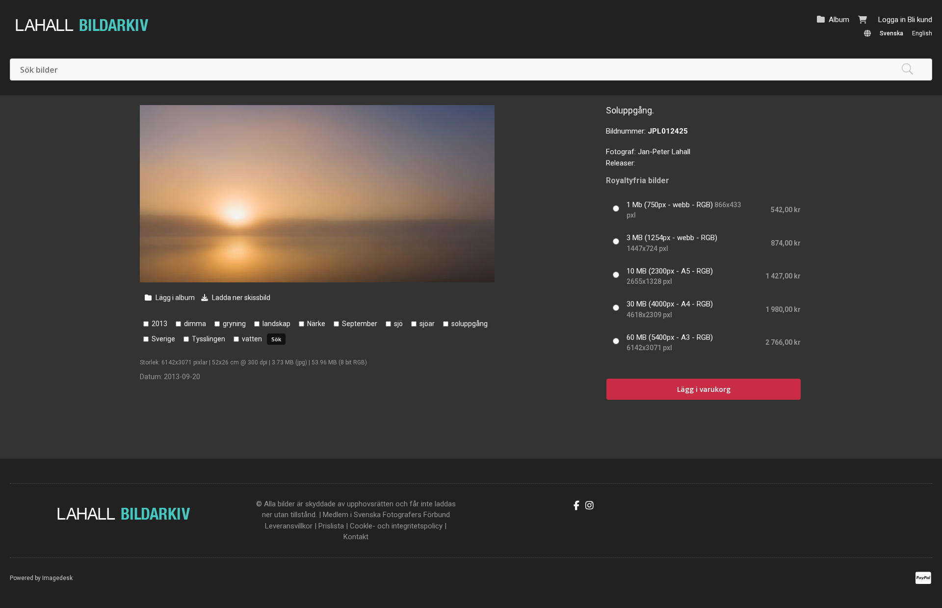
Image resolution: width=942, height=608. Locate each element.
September (359, 324)
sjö (398, 324)
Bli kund (920, 19)
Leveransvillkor (289, 526)
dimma (195, 324)
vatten (252, 339)
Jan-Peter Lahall (664, 151)
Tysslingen (208, 339)
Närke (316, 324)
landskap (276, 324)
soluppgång (469, 324)
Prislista (331, 526)
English (922, 33)
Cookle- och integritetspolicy (396, 526)
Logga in (892, 19)
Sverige (163, 339)
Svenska (891, 33)
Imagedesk (57, 578)
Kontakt (355, 536)
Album (839, 19)
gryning (234, 324)
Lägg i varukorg (704, 389)
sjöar (427, 324)
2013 (159, 324)
